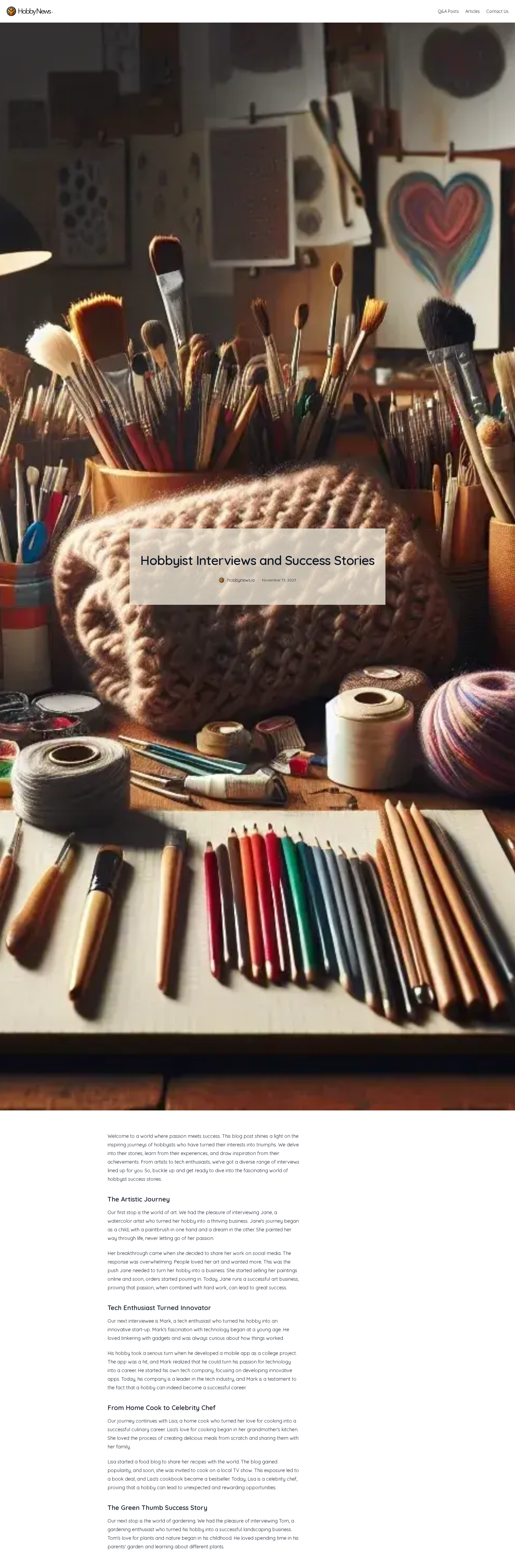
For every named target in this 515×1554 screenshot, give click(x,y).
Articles (472, 11)
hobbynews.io (241, 580)
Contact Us (497, 11)
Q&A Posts (448, 11)
